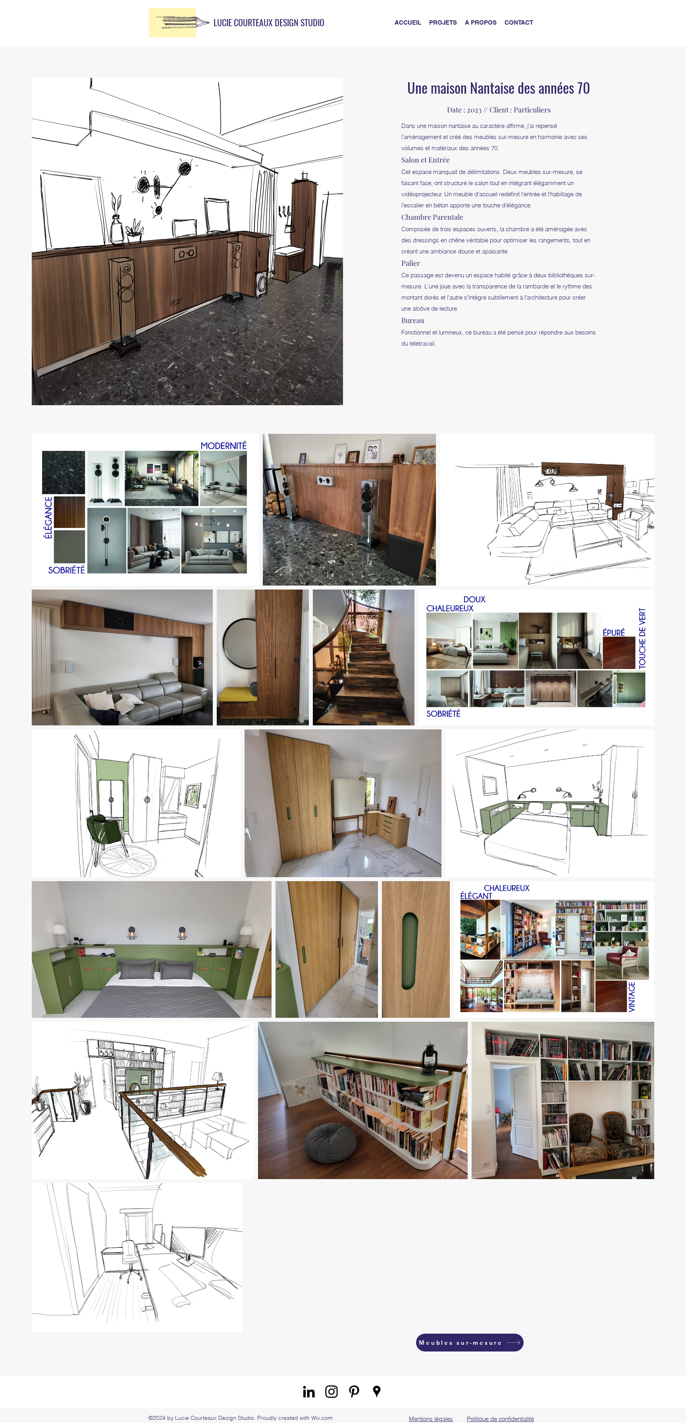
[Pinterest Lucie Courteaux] (354, 1391)
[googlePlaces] (376, 1391)
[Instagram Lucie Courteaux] (331, 1391)
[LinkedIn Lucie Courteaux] (309, 1391)
